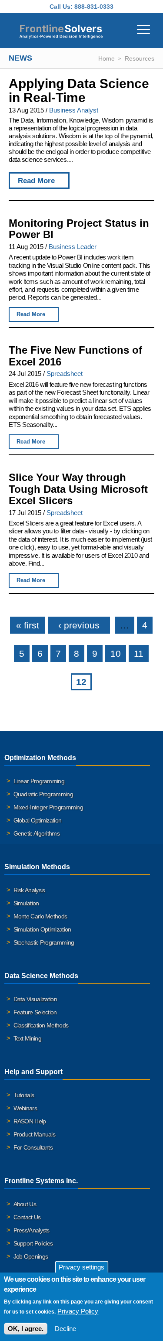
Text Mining (27, 1038)
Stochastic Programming (43, 942)
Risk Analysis (29, 890)
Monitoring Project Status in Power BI (79, 229)
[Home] (61, 30)
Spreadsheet (65, 373)
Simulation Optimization (42, 929)
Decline (65, 1328)
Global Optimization (37, 820)
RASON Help (29, 1121)
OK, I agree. (25, 1328)
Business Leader (72, 246)
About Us (24, 1204)
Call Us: (61, 6)
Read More (36, 180)
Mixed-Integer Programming (48, 807)
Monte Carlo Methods (40, 916)
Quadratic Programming (43, 794)
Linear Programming (38, 781)
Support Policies (33, 1243)
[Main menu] (143, 28)
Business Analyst (73, 110)
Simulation (26, 903)
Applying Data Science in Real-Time (79, 90)
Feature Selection (35, 1012)
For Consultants (33, 1147)
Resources (139, 58)
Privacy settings (81, 1267)
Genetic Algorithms (36, 833)
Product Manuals (34, 1134)
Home (106, 58)
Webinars (25, 1108)
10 (115, 653)
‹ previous (79, 625)
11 (138, 653)
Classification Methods (41, 1025)
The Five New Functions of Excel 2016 (75, 356)
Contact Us (27, 1217)
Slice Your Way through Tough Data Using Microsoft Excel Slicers (78, 488)
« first (27, 625)
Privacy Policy (77, 1311)
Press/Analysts (31, 1230)
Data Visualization (35, 999)
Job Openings (30, 1256)
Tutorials (23, 1095)
